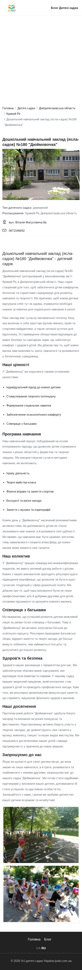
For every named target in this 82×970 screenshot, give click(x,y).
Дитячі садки (68, 8)
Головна (34, 939)
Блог (55, 8)
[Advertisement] (41, 62)
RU (43, 948)
